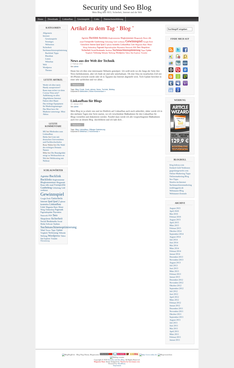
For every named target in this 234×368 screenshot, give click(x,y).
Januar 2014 (175, 254)
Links (96, 19)
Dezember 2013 (176, 257)
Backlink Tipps (52, 53)
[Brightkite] (185, 76)
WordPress (121, 363)
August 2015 (175, 219)
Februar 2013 (175, 274)
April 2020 (174, 211)
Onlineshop (50, 210)
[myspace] (177, 83)
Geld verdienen (119, 42)
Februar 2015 (175, 228)
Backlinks (46, 179)
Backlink (55, 176)
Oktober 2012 (175, 285)
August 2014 (175, 237)
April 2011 (174, 331)
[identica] (177, 56)
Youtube (54, 239)
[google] (177, 89)
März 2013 (174, 271)
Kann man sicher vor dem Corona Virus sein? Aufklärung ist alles (54, 93)
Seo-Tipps (174, 179)
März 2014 (174, 248)
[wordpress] (170, 69)
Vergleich (44, 233)
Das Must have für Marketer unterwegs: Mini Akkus (54, 111)
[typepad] (177, 63)
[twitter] (177, 49)
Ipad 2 (56, 201)
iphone (62, 201)
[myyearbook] (170, 63)
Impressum (117, 365)
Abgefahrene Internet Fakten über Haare (52, 99)
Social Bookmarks (48, 221)
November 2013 (176, 260)
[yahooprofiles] (185, 83)
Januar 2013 (175, 277)
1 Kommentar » (94, 131)
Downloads (53, 19)
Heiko (45, 137)
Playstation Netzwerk (124, 47)
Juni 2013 (174, 268)
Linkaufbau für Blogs (86, 101)
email (51, 185)
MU (44, 131)
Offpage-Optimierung (97, 129)
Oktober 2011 (175, 314)
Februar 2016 (175, 217)
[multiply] (185, 63)
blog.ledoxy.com (177, 165)
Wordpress (47, 67)
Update (59, 230)
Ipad (50, 201)
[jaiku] (177, 76)
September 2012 (177, 288)
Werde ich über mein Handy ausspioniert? (51, 86)
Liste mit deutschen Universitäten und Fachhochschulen (53, 139)
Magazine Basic (52, 207)
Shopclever (45, 218)
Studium (56, 224)
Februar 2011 (175, 337)
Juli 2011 (174, 323)
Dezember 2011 (176, 308)
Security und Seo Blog (117, 7)
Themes (48, 70)
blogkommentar (58, 180)
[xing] (170, 56)
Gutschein (57, 198)
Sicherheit (47, 47)
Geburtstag (57, 188)
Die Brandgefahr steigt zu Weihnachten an (54, 154)
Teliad (42, 230)
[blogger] (170, 76)
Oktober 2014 (175, 231)
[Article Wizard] (179, 151)
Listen (48, 59)
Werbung (43, 236)
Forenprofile (59, 185)
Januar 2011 (175, 340)
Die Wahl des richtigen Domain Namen (54, 147)
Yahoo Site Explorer (132, 53)
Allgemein (47, 33)
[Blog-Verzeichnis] (119, 355)
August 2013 (175, 262)
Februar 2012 (175, 302)
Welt (45, 64)
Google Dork (45, 198)
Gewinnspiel (52, 194)
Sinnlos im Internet (178, 182)
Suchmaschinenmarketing (181, 185)
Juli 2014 (174, 239)
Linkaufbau (67, 19)
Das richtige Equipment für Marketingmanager (53, 104)
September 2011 (177, 317)
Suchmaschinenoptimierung (55, 50)
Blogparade (61, 182)
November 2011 (176, 311)
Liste (42, 207)
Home (40, 19)
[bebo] (177, 69)
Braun (42, 185)
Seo (55, 215)
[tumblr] (170, 83)
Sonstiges (49, 41)
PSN (50, 215)
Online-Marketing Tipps (180, 173)
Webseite (62, 233)
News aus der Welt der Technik (93, 61)
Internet (46, 36)
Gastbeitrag (46, 187)
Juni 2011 (174, 325)
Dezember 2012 (176, 280)
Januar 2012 (175, 305)
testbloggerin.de (177, 188)
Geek (87, 89)
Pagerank (59, 209)
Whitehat (49, 61)
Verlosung (53, 232)
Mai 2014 (174, 245)
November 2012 (176, 282)
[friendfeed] (170, 89)
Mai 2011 (174, 328)
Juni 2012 (174, 294)
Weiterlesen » (77, 85)
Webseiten (49, 44)
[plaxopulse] (185, 69)
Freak (82, 89)
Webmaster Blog (177, 190)
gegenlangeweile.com (179, 170)
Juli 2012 (174, 291)
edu (47, 185)
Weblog (112, 89)
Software (49, 224)
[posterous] (185, 56)
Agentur (44, 176)
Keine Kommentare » (97, 91)
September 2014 (177, 234)
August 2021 (175, 208)
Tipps (53, 230)
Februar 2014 (175, 251)
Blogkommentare (48, 182)
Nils (44, 158)
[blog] (170, 49)
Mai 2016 (174, 214)
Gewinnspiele (83, 19)
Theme (48, 230)
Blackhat (49, 56)
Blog (77, 89)
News (98, 89)
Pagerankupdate (46, 212)
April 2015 (174, 222)
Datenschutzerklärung (113, 19)
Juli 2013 (174, 265)
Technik (105, 89)
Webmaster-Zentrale (178, 193)
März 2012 (174, 300)
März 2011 (174, 334)
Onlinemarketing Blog (179, 176)
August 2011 (175, 320)
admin (76, 66)
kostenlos (44, 204)
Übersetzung (45, 241)
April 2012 (174, 297)
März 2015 (174, 225)
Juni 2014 (174, 242)
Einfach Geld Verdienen (180, 168)
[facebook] (185, 49)
